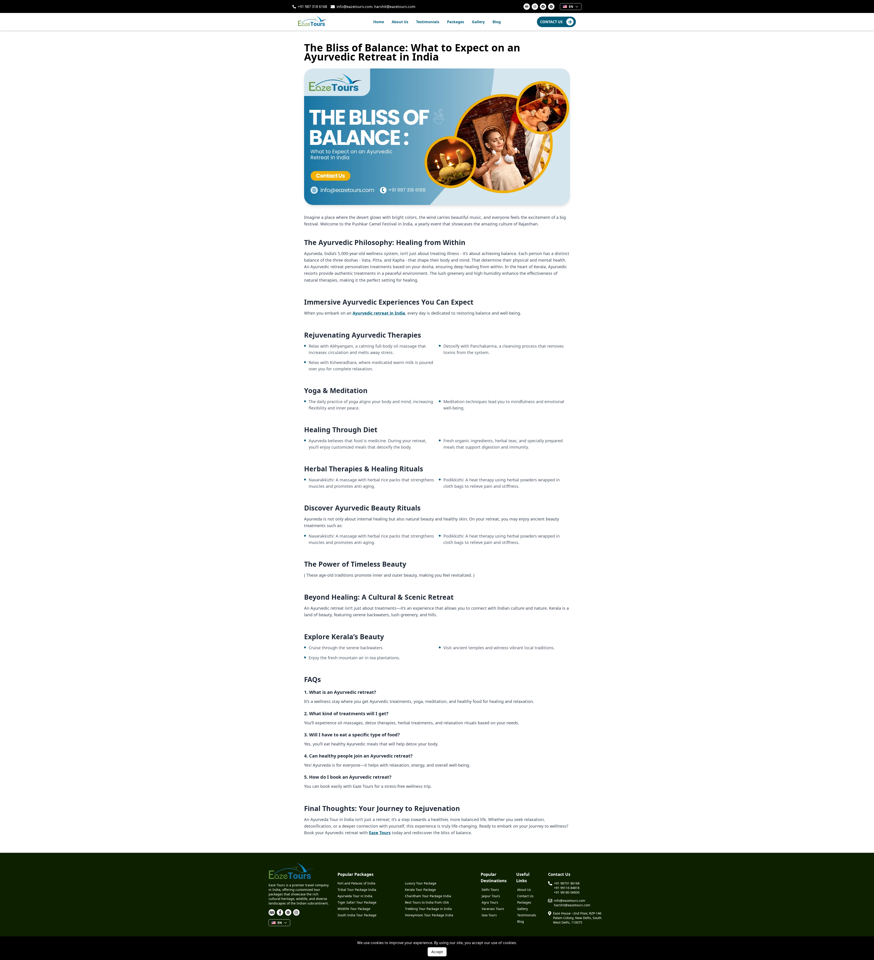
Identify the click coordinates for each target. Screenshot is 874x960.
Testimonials (427, 21)
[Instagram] (296, 912)
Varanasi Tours (493, 909)
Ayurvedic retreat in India (379, 313)
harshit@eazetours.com (394, 6)
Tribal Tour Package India (357, 889)
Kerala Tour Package (420, 889)
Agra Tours (490, 902)
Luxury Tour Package (420, 883)
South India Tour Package (357, 915)
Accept (437, 951)
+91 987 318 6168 (312, 6)
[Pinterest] (288, 912)
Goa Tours (489, 915)
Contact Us (525, 896)
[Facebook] (280, 912)
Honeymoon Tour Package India (429, 915)
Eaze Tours (380, 832)
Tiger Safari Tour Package (357, 902)
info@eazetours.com (354, 6)
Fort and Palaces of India (356, 883)
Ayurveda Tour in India (355, 896)
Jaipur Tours (491, 896)
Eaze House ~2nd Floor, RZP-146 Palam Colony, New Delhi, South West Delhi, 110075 (577, 918)
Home (378, 21)
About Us (400, 21)
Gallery (478, 21)
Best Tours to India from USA (427, 902)
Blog (497, 21)
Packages (455, 21)
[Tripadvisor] (272, 912)
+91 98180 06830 (566, 892)
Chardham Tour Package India (428, 896)
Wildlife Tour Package (354, 909)
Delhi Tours (490, 889)
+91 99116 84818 (566, 888)
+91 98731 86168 (566, 883)
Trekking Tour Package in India (428, 909)
